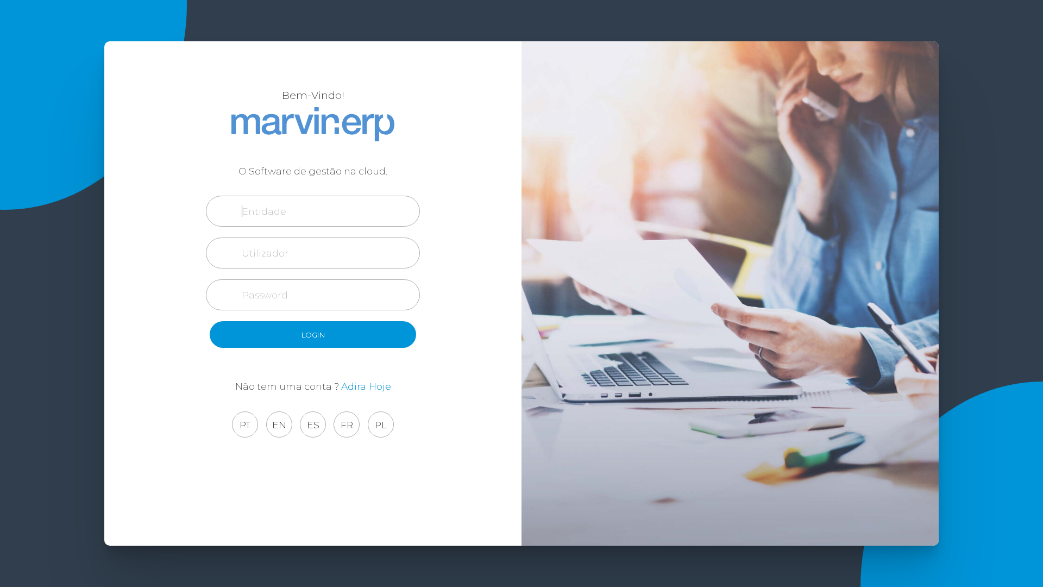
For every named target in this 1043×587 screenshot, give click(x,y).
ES (313, 424)
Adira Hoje (366, 386)
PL (381, 424)
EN (279, 424)
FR (347, 424)
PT (245, 424)
